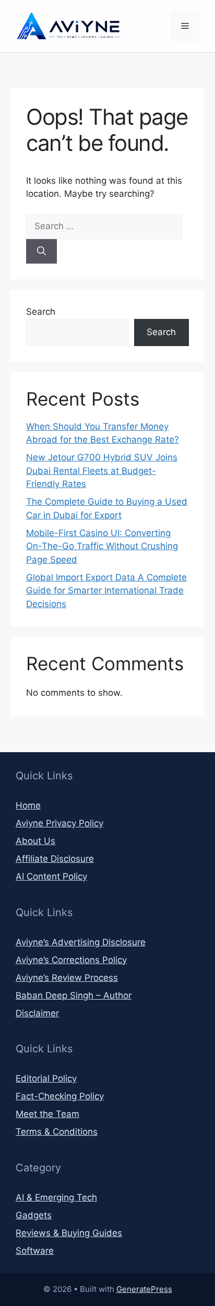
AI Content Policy (51, 876)
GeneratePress (144, 1289)
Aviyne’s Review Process (67, 977)
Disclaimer (37, 1013)
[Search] (41, 251)
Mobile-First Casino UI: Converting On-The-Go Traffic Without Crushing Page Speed (102, 546)
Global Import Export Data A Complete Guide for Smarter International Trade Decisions (106, 590)
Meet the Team (47, 1114)
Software (35, 1250)
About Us (35, 841)
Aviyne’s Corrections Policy (71, 960)
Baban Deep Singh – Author (74, 995)
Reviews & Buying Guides (69, 1233)
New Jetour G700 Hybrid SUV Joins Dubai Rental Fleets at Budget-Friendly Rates (101, 470)
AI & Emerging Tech (56, 1197)
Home (28, 805)
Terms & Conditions (57, 1131)
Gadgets (34, 1215)
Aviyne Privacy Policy (59, 823)
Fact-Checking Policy (60, 1096)
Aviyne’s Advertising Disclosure (81, 942)
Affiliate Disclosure (55, 858)
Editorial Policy (46, 1078)
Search (40, 311)
